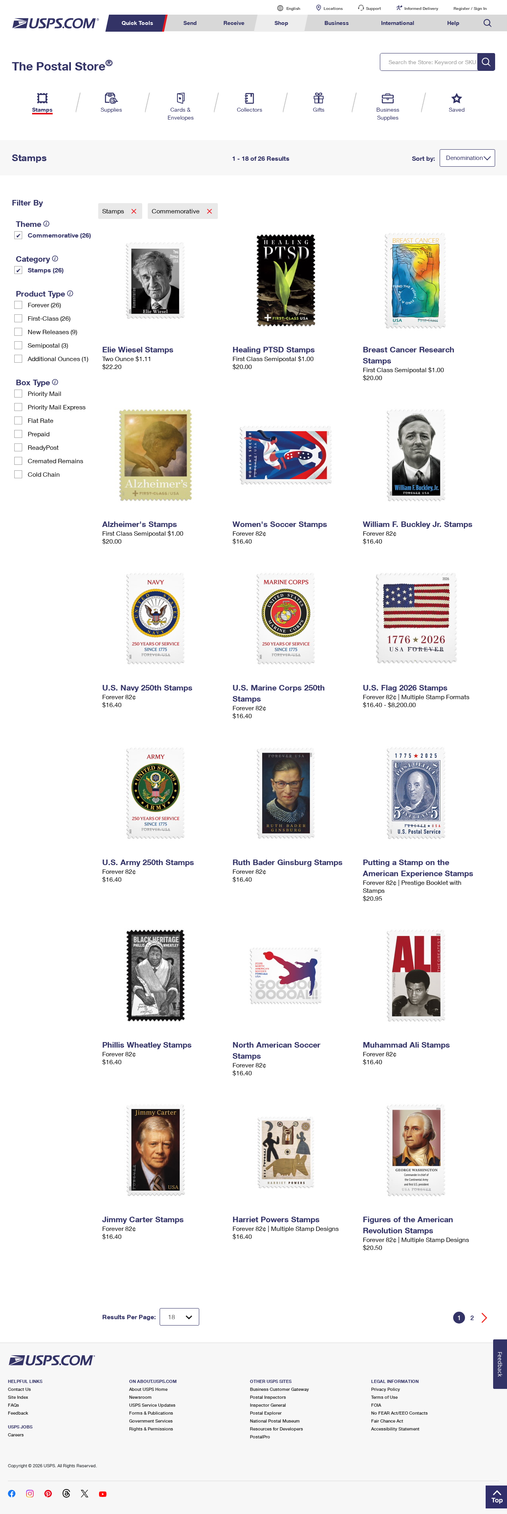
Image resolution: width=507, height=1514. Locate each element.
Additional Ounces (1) (58, 358)
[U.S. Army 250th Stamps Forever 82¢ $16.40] (163, 793)
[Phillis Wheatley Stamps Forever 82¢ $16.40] (163, 975)
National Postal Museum (275, 1420)
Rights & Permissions (151, 1428)
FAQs (13, 1404)
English (285, 8)
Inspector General (268, 1404)
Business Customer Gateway (279, 1389)
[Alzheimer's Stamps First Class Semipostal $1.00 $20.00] (163, 454)
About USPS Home (148, 1389)
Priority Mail (44, 393)
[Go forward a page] (485, 1318)
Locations (333, 8)
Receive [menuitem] (233, 22)
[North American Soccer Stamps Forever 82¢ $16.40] (294, 975)
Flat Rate (40, 420)
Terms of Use (384, 1397)
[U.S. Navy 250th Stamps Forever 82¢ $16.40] (163, 618)
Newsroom (140, 1397)
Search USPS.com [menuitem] (487, 23)
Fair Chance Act (387, 1420)
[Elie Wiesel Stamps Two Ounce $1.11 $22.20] (163, 280)
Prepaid (39, 433)
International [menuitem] (397, 22)
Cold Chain (44, 474)
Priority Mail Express (57, 407)
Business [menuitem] (336, 22)
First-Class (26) (49, 318)
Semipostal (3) (48, 345)
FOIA (376, 1404)
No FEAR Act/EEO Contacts (399, 1412)
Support (373, 8)
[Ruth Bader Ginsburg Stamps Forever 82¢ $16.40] (294, 793)
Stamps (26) (46, 270)
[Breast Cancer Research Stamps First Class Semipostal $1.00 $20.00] (424, 280)
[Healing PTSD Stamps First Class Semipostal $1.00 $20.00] (294, 280)
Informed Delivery (421, 8)
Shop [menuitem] (281, 22)
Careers (16, 1434)
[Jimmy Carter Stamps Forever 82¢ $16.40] (163, 1150)
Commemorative (176, 211)
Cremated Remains (55, 460)
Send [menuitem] (190, 22)
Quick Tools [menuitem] (137, 22)
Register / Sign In (470, 8)
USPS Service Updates (152, 1404)
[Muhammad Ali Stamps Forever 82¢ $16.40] (424, 975)
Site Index (18, 1397)
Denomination (464, 157)
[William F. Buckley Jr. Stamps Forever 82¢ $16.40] (424, 454)
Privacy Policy (385, 1389)
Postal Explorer (266, 1412)
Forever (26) (44, 304)
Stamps (114, 211)
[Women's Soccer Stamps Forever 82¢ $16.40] (294, 454)
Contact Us (19, 1389)
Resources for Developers (276, 1428)
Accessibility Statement (395, 1428)
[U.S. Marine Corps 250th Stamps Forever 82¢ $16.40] (294, 618)
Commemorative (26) (59, 235)
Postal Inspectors (268, 1397)
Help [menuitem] (453, 22)
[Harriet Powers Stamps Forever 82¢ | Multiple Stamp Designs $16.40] (294, 1150)
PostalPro (260, 1436)
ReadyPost (43, 447)
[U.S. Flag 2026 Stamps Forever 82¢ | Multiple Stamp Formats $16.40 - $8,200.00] (424, 618)
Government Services (151, 1420)
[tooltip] (46, 224)
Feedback (18, 1412)
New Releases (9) (52, 331)
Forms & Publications (151, 1412)
